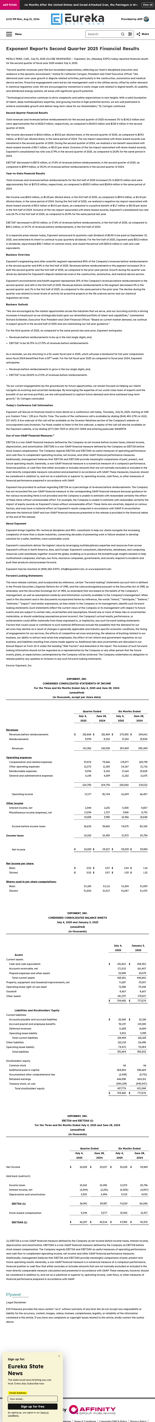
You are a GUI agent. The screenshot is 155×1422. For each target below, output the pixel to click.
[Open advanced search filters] (130, 34)
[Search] (122, 34)
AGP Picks (10, 4)
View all (147, 4)
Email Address (17, 1392)
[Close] (59, 1356)
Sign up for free (32, 1406)
